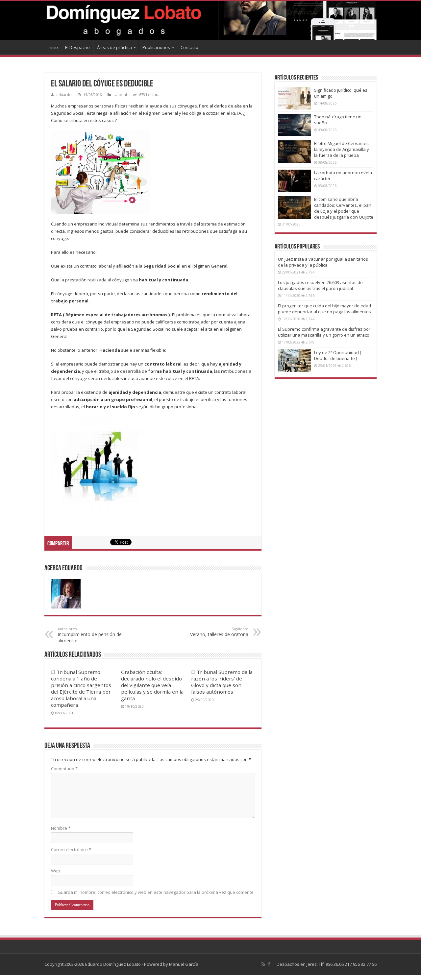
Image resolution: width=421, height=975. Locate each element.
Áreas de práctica (114, 47)
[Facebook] (269, 964)
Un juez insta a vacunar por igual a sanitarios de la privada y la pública (323, 262)
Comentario (64, 769)
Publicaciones (156, 47)
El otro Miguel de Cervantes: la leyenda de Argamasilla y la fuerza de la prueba (342, 149)
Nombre (60, 828)
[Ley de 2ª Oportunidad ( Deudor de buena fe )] (294, 360)
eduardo (64, 94)
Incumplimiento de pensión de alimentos (90, 635)
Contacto (189, 47)
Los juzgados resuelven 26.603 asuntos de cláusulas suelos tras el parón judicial (320, 285)
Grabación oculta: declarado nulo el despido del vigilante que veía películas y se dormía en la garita (152, 685)
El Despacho (77, 47)
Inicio (53, 47)
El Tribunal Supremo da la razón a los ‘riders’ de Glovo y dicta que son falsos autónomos (222, 682)
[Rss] (263, 964)
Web (55, 871)
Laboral (120, 94)
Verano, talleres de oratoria (219, 631)
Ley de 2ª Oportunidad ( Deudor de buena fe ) (337, 355)
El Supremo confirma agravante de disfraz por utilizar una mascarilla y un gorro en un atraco (324, 332)
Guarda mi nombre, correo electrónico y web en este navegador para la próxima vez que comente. (156, 892)
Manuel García (183, 964)
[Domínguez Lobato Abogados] (210, 20)
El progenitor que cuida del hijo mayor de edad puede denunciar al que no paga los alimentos (324, 309)
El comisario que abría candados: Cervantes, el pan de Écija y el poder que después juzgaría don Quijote (343, 208)
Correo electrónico (71, 849)
